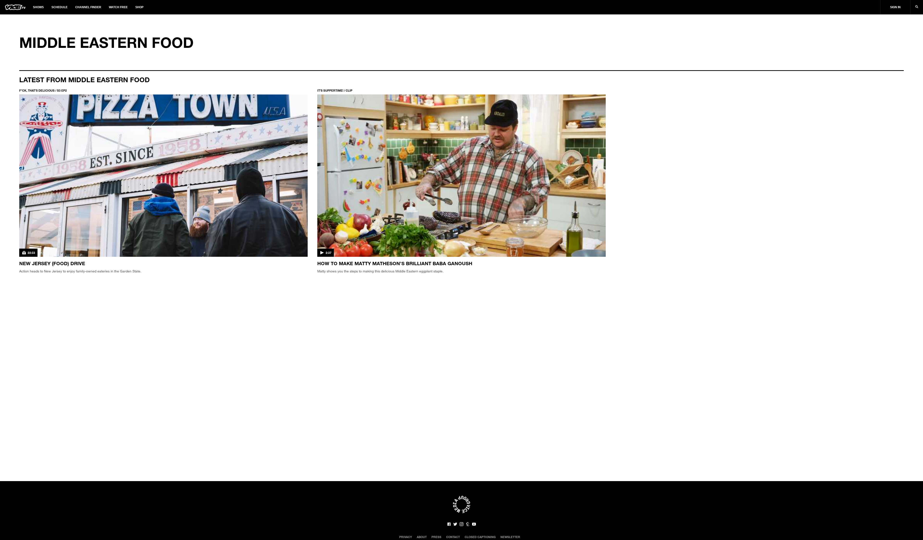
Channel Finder (88, 7)
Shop (139, 7)
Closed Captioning (480, 537)
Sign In (895, 7)
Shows (38, 7)
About (422, 537)
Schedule (59, 7)
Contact (453, 537)
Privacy (405, 537)
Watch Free (118, 7)
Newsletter (510, 537)
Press (436, 537)
